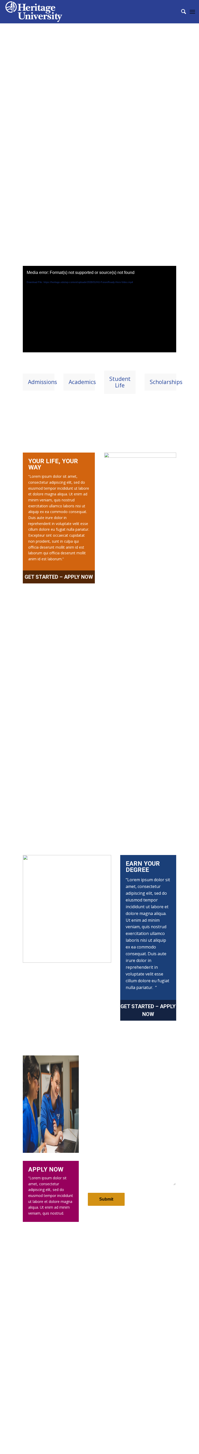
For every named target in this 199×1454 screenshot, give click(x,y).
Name (94, 1083)
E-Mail (94, 1109)
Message (96, 1135)
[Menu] (192, 12)
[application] (99, 309)
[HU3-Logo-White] (33, 11)
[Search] (181, 11)
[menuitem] (181, 11)
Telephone (142, 1109)
